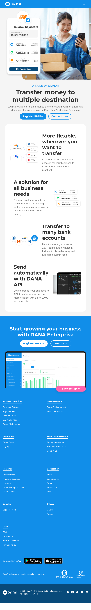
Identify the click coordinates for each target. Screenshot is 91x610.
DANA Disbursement (58, 414)
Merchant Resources (57, 453)
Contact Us (58, 119)
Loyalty (6, 453)
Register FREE (32, 119)
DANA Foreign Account (15, 494)
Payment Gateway (12, 414)
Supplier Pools (10, 517)
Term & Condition (12, 547)
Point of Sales (10, 422)
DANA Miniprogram (13, 431)
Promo (50, 521)
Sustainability (54, 486)
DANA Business (11, 427)
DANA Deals (9, 449)
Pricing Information (57, 449)
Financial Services (12, 486)
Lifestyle (7, 490)
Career (50, 490)
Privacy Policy (10, 552)
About (50, 481)
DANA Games (10, 499)
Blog (49, 499)
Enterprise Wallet (56, 418)
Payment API (9, 418)
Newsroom (52, 494)
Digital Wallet (10, 481)
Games (50, 517)
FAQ (5, 539)
